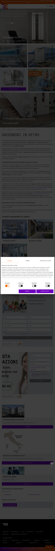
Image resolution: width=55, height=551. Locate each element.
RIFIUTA (27, 291)
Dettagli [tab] (27, 260)
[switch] (21, 286)
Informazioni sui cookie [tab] (45, 260)
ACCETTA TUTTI (45, 291)
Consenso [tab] (9, 260)
